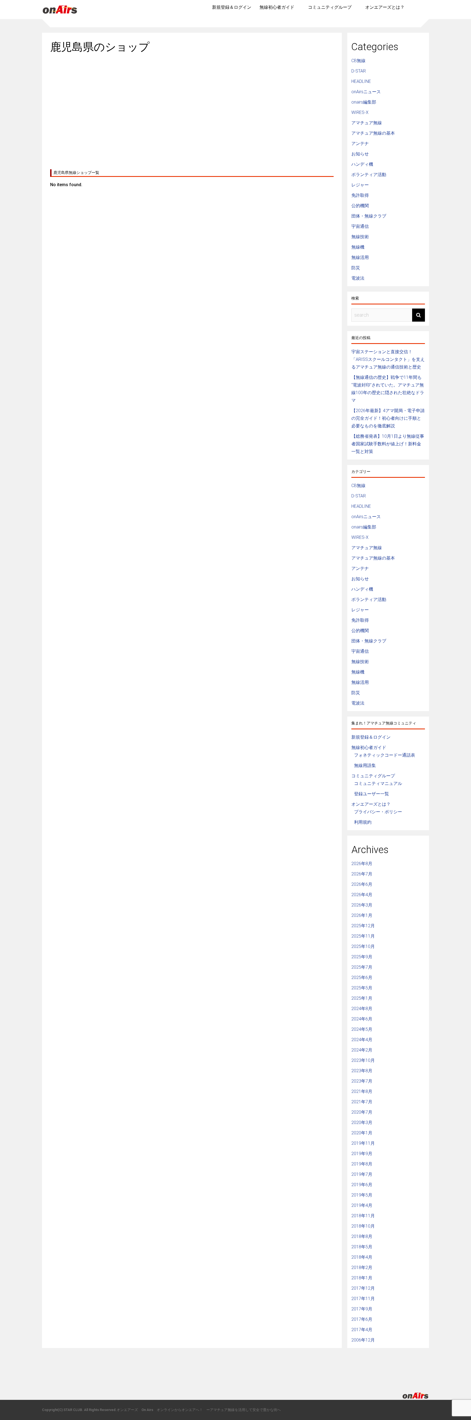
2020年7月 (361, 1112)
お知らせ (360, 153)
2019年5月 (361, 1195)
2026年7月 (361, 874)
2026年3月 (361, 905)
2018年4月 (361, 1257)
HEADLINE (361, 81)
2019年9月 (361, 1153)
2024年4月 (361, 1039)
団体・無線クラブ (368, 216)
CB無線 (358, 60)
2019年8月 (361, 1164)
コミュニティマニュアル (378, 783)
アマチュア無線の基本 (373, 133)
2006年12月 (363, 1340)
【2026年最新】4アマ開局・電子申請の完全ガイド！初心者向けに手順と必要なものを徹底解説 (388, 418)
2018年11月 (363, 1215)
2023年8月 (361, 1070)
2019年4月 (361, 1205)
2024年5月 (361, 1029)
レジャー (360, 185)
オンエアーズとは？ (384, 7)
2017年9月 (361, 1309)
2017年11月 (363, 1298)
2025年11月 (363, 936)
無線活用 (360, 257)
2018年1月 (361, 1277)
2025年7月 (361, 967)
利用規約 (363, 822)
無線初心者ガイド (276, 7)
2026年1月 (361, 915)
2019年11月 (363, 1143)
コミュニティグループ (330, 7)
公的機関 (360, 205)
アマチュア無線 (366, 122)
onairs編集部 (363, 102)
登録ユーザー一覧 (371, 793)
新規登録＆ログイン (231, 7)
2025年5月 (361, 987)
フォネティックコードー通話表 (384, 755)
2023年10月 (363, 1060)
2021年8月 (361, 1091)
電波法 (357, 278)
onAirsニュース (366, 91)
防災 (355, 267)
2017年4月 (361, 1329)
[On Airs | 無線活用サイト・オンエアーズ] (60, 14)
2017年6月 (361, 1319)
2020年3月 (361, 1122)
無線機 (357, 247)
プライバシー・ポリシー (378, 811)
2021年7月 (361, 1101)
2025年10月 (363, 946)
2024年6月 (361, 1019)
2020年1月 (361, 1132)
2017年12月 (363, 1288)
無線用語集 (365, 765)
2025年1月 (361, 998)
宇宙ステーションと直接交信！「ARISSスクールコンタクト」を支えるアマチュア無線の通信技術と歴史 (388, 359)
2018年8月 (361, 1236)
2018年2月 (361, 1267)
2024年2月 (361, 1050)
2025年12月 (363, 925)
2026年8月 (361, 863)
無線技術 (360, 236)
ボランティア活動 (368, 174)
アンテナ (360, 143)
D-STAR (358, 71)
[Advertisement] (192, 109)
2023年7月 (361, 1081)
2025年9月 (361, 956)
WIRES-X (360, 112)
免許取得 (360, 195)
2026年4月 (361, 894)
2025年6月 (361, 977)
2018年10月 (363, 1226)
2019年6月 (361, 1184)
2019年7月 (361, 1174)
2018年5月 (361, 1246)
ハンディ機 (362, 164)
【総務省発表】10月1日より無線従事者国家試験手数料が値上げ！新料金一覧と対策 (387, 444)
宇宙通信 (360, 226)
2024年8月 (361, 1008)
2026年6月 (361, 884)
